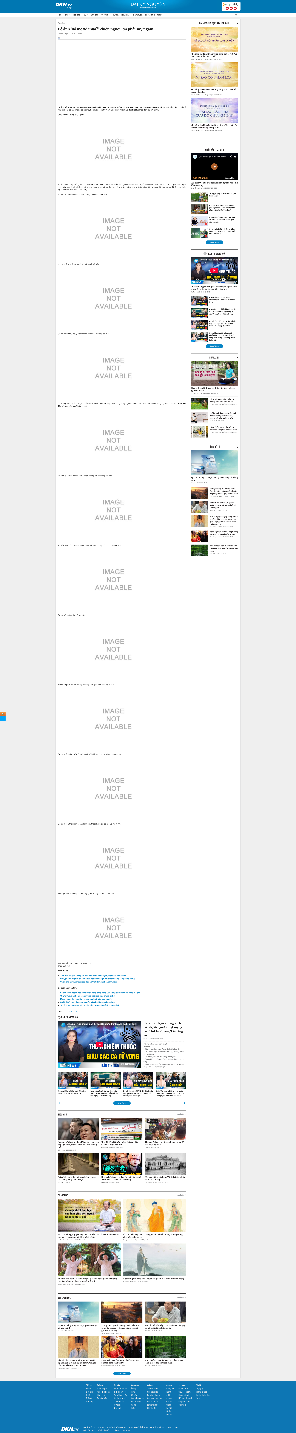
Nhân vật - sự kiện (196, 188)
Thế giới (76, 14)
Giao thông (89, 1401)
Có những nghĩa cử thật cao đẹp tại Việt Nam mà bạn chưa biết (88, 982)
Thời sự (67, 14)
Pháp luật (89, 1398)
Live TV (85, 14)
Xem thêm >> (181, 1114)
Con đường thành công (154, 1398)
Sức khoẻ (168, 1414)
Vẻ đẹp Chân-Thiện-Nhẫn (120, 14)
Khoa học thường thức (203, 1395)
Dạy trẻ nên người (153, 1404)
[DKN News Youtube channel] (227, 8)
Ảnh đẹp (61, 23)
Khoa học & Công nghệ (154, 14)
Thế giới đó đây (102, 1398)
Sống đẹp (169, 1398)
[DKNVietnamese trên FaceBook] (226, 4)
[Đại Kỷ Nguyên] (64, 4)
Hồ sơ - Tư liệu (101, 1395)
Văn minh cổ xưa (136, 1401)
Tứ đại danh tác (119, 1401)
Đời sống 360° (170, 1388)
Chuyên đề (117, 1404)
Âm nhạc (134, 1388)
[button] (184, 1103)
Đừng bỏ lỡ (214, 447)
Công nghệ (199, 1388)
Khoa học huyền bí (201, 1391)
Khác (211, 421)
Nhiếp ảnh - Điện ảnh (137, 1398)
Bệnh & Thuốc (183, 1388)
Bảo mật (117, 1430)
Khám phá (104, 1182)
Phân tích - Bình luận (103, 1391)
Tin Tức (145, 1039)
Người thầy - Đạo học (153, 1395)
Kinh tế (88, 1388)
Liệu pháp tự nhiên (184, 1401)
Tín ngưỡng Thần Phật (130, 1240)
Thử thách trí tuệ (152, 1388)
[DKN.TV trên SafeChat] (224, 4)
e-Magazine (138, 14)
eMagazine (214, 357)
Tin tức (198, 1398)
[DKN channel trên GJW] (234, 4)
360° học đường (152, 1408)
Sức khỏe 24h (183, 1404)
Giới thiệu (86, 1430)
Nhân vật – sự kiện (214, 150)
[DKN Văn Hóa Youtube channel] (235, 8)
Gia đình (168, 1391)
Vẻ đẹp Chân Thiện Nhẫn (66, 1240)
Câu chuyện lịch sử (151, 1182)
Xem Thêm (122, 1103)
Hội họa (133, 1391)
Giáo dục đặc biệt (152, 1391)
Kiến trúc (134, 1395)
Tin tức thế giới (102, 1388)
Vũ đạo (133, 1408)
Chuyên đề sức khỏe (185, 1391)
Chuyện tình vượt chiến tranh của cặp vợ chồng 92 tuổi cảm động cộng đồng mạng (97, 979)
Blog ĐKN (169, 1408)
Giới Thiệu (69, 7)
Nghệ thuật (117, 1408)
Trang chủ (60, 15)
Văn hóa (94, 14)
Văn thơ (133, 1404)
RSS (93, 1430)
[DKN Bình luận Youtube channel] (231, 8)
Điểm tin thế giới (106, 1147)
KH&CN (198, 1385)
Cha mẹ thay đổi (152, 1401)
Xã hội (88, 1395)
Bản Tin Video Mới (216, 253)
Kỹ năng (168, 1404)
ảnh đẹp (71, 1012)
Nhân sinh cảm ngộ (120, 1391)
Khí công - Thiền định (185, 1398)
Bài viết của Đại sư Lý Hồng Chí (214, 23)
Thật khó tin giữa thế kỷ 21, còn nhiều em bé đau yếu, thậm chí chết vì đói (93, 975)
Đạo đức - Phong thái (130, 1281)
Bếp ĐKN (168, 1395)
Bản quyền (126, 1430)
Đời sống (104, 14)
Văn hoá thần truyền (107, 1333)
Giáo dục (150, 1385)
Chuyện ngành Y (184, 1395)
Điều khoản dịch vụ (104, 1430)
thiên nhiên (80, 1012)
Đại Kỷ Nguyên (129, 1427)
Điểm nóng (61, 1150)
